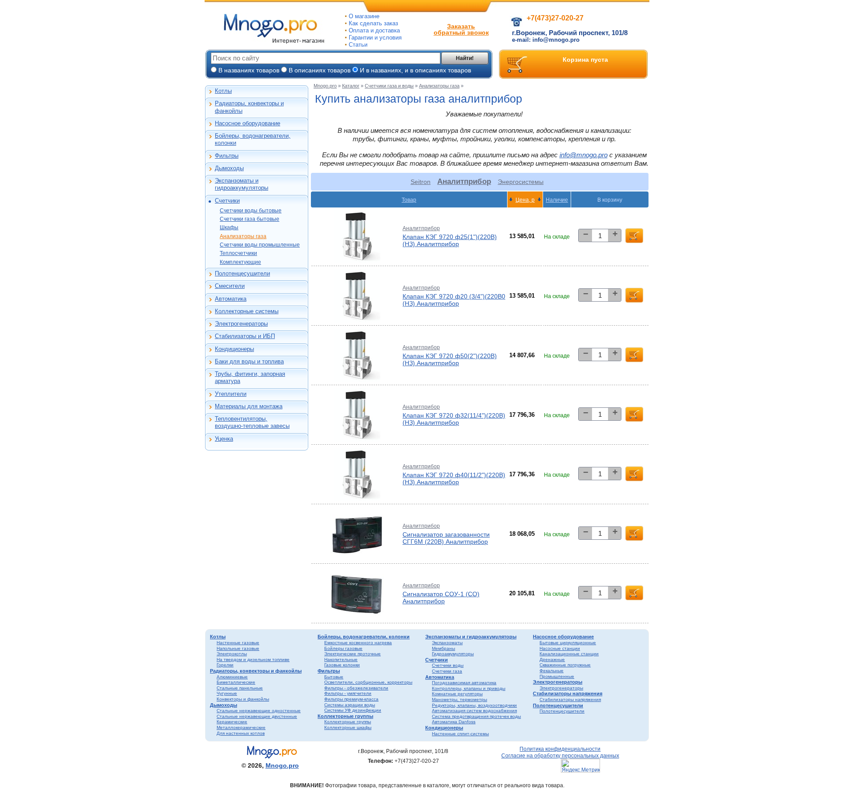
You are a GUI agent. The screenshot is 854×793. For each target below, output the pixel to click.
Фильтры (226, 155)
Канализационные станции (569, 653)
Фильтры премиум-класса (351, 699)
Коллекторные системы (246, 311)
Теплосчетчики (238, 253)
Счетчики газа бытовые (249, 219)
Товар (409, 200)
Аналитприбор (421, 228)
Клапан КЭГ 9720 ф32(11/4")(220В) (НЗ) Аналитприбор (454, 419)
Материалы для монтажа (248, 406)
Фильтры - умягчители (347, 693)
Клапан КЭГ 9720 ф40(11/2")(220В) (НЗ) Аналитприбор (454, 478)
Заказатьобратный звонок (461, 29)
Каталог (350, 85)
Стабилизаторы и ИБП (245, 336)
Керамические (232, 721)
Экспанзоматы (447, 642)
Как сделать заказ (373, 23)
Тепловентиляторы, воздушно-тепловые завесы (252, 422)
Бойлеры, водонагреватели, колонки (252, 139)
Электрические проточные (352, 653)
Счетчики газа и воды (389, 85)
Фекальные (552, 670)
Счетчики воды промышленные (260, 245)
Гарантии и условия (375, 37)
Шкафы (229, 227)
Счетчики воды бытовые (251, 210)
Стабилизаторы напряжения (567, 693)
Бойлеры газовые (343, 648)
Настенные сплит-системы (460, 733)
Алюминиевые (232, 676)
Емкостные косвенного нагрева (358, 642)
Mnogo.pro (325, 85)
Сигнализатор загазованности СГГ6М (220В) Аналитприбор (446, 538)
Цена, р (525, 200)
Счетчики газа (447, 671)
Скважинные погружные (565, 664)
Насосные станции (560, 648)
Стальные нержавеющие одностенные (259, 710)
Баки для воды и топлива (249, 361)
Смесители (230, 286)
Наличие (557, 200)
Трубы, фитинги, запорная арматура (250, 377)
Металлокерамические (241, 727)
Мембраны (443, 648)
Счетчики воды (447, 665)
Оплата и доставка (374, 30)
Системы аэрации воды (349, 704)
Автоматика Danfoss (453, 721)
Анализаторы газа (243, 236)
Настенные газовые (238, 642)
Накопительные (341, 659)
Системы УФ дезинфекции (352, 710)
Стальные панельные (240, 687)
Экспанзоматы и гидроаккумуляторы (241, 184)
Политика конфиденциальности (560, 749)
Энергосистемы (521, 181)
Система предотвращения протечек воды (476, 716)
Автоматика (230, 298)
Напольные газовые (238, 648)
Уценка (224, 438)
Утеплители (230, 394)
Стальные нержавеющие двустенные (257, 716)
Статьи (358, 44)
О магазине (364, 16)
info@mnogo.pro (584, 155)
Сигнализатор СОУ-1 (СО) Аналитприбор (441, 597)
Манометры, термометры (459, 699)
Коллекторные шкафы (347, 727)
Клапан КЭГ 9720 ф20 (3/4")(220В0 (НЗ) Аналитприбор (454, 300)
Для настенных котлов (241, 733)
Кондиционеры (234, 349)
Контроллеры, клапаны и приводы (468, 688)
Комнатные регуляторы (457, 693)
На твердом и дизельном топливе (253, 659)
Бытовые (333, 676)
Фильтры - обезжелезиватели (356, 687)
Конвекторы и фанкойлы (243, 699)
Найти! (465, 58)
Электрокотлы (232, 653)
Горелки (225, 664)
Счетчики (227, 200)
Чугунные (227, 693)
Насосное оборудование (247, 123)
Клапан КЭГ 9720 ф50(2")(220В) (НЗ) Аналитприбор (450, 359)
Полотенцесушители (242, 273)
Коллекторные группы (345, 716)
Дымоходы (229, 168)
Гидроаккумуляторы (453, 653)
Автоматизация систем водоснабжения (474, 710)
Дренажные (552, 659)
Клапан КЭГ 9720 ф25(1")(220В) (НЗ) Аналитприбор (450, 240)
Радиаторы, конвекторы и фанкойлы (249, 107)
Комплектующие (240, 262)
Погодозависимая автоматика (464, 682)
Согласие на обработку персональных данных (560, 755)
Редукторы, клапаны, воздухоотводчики (474, 705)
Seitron (421, 181)
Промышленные (557, 676)
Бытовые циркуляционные (568, 642)
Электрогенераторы (241, 323)
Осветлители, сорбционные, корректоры (368, 682)
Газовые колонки (342, 664)
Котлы (223, 91)
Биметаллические (236, 682)
